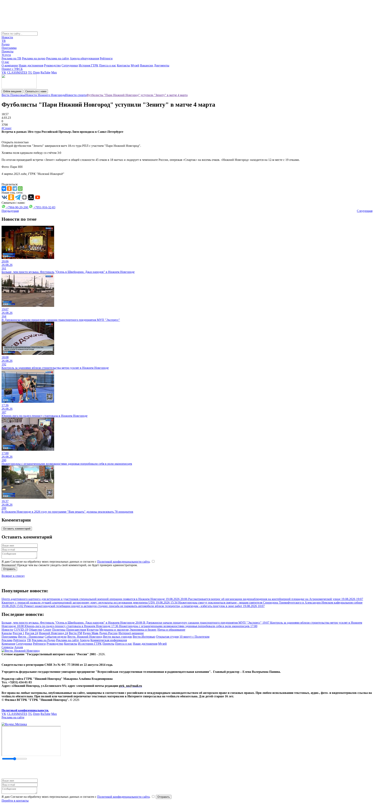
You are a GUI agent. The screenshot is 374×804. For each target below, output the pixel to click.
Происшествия (76, 629)
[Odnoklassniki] (9, 188)
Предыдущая (10, 211)
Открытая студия (167, 636)
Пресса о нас (107, 65)
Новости (7, 37)
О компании (10, 65)
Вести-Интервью (144, 636)
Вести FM (75, 633)
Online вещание (12, 91)
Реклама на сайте (57, 58)
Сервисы (7, 647)
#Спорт (6, 128)
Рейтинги (106, 58)
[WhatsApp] (20, 188)
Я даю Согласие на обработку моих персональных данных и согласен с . (76, 561)
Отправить (9, 569)
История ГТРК (88, 65)
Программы (9, 636)
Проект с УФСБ (12, 69)
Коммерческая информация (108, 640)
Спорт (47, 629)
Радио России (108, 633)
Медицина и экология (114, 629)
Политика (58, 629)
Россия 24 (31, 633)
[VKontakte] (4, 188)
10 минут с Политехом (194, 636)
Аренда (85, 640)
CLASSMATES (17, 72)
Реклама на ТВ (11, 58)
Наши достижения (31, 65)
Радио (6, 44)
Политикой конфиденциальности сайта (123, 561)
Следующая (364, 211)
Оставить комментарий (16, 528)
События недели (56, 636)
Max (54, 72)
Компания (8, 643)
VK (4, 72)
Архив (18, 647)
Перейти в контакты (15, 800)
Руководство (52, 65)
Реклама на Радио (43, 640)
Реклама (7, 640)
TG (30, 72)
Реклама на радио (33, 58)
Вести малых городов (117, 636)
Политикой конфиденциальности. (25, 710)
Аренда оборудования (84, 58)
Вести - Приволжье (31, 636)
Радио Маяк (91, 633)
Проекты (7, 51)
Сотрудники (70, 65)
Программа (9, 48)
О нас (5, 62)
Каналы (7, 633)
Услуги (6, 55)
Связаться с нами (35, 91)
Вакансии (146, 65)
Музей (135, 65)
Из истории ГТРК (90, 643)
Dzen (36, 72)
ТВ (4, 41)
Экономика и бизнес (143, 629)
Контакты (123, 65)
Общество (35, 629)
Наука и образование (171, 629)
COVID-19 (21, 629)
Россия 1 (18, 633)
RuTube (45, 72)
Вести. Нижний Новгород (84, 636)
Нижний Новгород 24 (53, 633)
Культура (93, 629)
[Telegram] (14, 188)
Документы (161, 65)
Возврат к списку (13, 575)
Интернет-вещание (131, 633)
